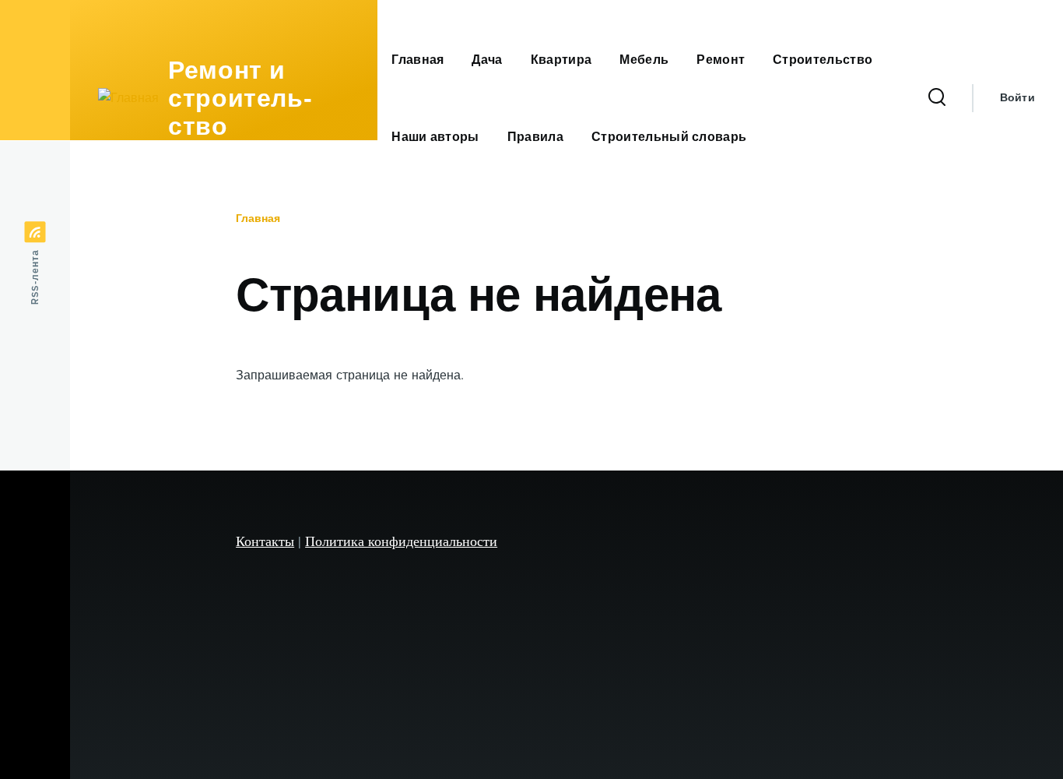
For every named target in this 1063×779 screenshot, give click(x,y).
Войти (1017, 98)
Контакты (265, 540)
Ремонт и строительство (240, 98)
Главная (258, 218)
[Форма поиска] (937, 98)
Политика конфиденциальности (401, 540)
